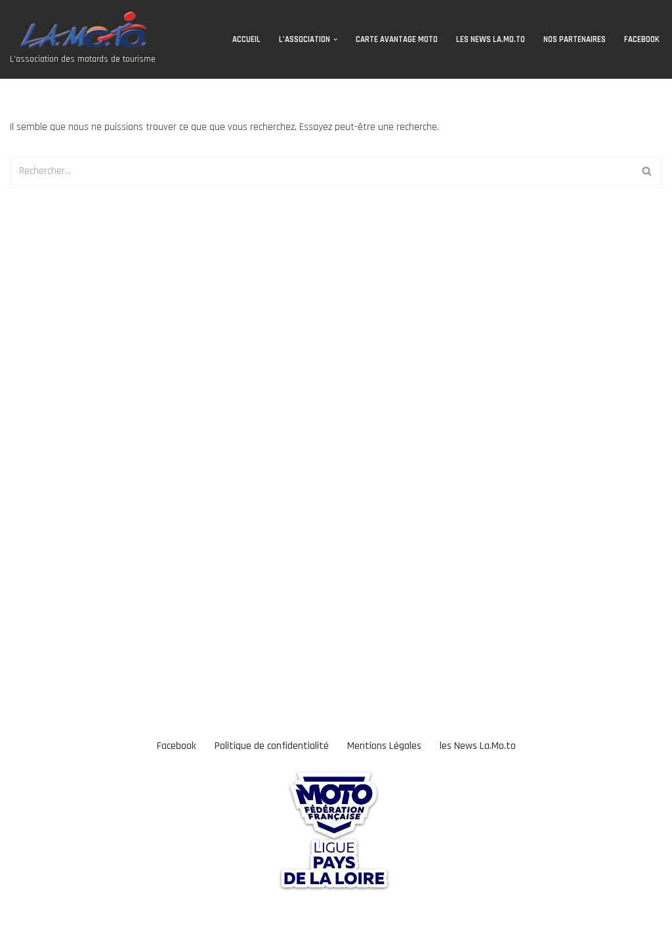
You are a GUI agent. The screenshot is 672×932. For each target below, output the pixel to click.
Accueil (246, 39)
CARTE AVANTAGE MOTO (397, 39)
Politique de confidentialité (272, 746)
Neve (20, 915)
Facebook (642, 39)
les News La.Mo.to (490, 39)
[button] (335, 39)
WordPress (115, 915)
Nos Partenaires (574, 39)
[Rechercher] (647, 171)
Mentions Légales (384, 746)
